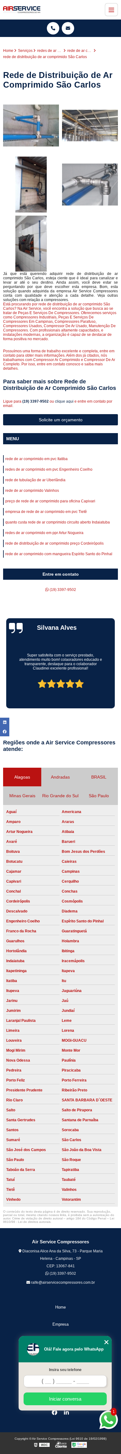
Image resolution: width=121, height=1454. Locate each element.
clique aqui (64, 401)
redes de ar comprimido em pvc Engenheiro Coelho (48, 469)
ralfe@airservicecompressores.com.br (62, 1282)
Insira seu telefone (65, 1370)
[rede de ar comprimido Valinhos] (90, 185)
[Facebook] (54, 1412)
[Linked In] (66, 1412)
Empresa (60, 1324)
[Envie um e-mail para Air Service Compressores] (68, 28)
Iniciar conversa (65, 1398)
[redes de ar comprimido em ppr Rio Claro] (31, 185)
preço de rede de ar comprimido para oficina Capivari (50, 501)
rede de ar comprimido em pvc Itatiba (36, 459)
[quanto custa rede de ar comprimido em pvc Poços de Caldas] (90, 125)
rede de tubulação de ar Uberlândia (35, 480)
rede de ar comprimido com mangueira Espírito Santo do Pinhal (58, 554)
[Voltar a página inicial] (21, 9)
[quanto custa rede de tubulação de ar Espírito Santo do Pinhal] (31, 125)
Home (60, 1307)
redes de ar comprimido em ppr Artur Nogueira (44, 533)
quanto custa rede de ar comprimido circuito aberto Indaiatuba (57, 522)
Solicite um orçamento (61, 419)
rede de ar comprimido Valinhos (32, 490)
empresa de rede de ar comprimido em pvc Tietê (46, 512)
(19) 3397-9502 (36, 401)
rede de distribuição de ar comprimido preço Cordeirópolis (54, 543)
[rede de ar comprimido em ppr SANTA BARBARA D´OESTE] (31, 244)
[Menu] (111, 9)
